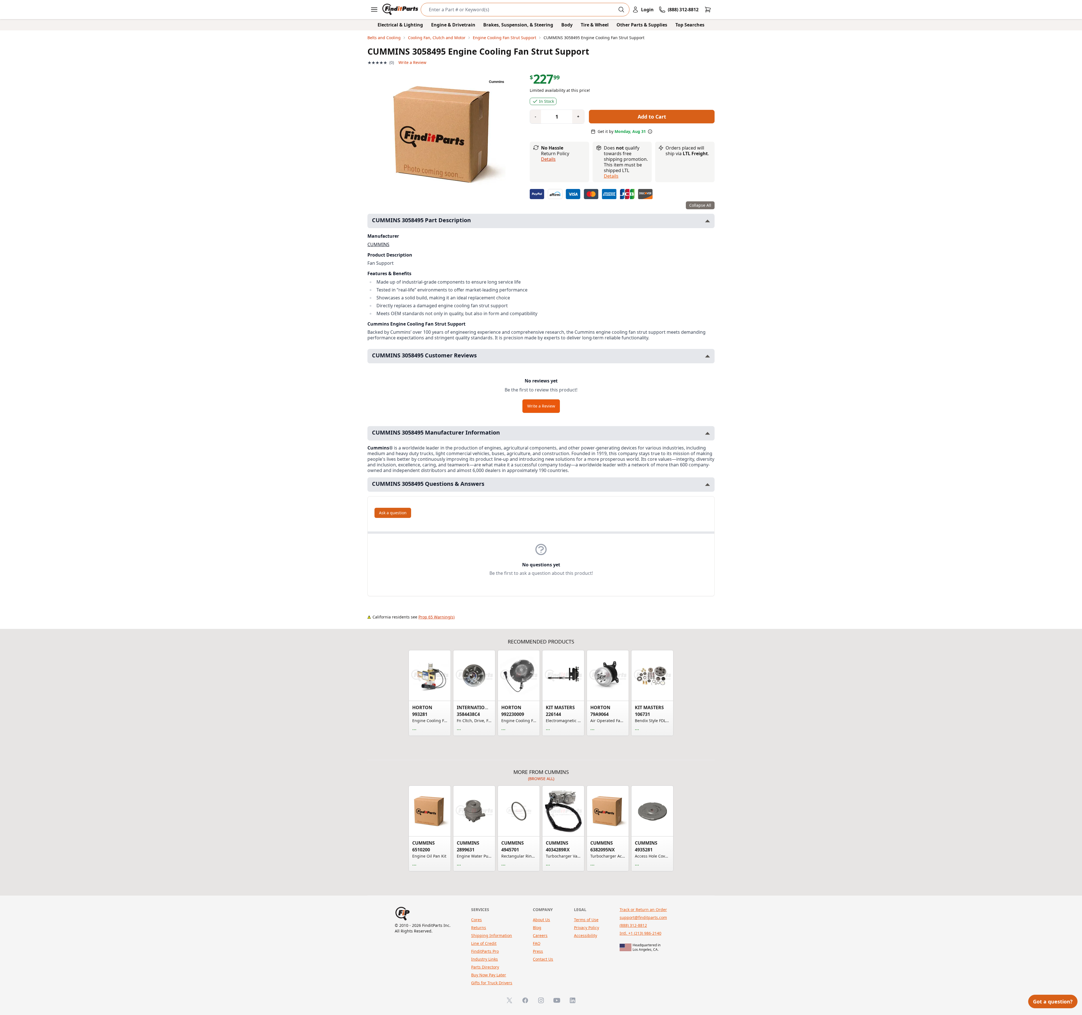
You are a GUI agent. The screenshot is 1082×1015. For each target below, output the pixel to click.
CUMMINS (378, 244)
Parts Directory (485, 967)
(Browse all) (541, 778)
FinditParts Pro (485, 951)
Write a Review (412, 62)
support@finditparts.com (643, 917)
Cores (476, 919)
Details (548, 159)
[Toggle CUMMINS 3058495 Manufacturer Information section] (707, 433)
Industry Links (484, 959)
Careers (540, 935)
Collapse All (700, 205)
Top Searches (689, 25)
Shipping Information (491, 935)
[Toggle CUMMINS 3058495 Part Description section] (707, 220)
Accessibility (585, 935)
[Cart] (708, 9)
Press (538, 951)
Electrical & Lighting (400, 25)
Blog (537, 927)
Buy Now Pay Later (488, 975)
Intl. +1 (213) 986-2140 (640, 933)
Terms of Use (586, 919)
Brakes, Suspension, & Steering (518, 25)
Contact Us (543, 959)
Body (567, 25)
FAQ (536, 943)
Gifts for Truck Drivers (491, 982)
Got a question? (1053, 1001)
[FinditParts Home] (401, 10)
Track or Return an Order (643, 909)
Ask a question (393, 512)
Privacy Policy (586, 927)
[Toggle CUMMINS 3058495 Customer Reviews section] (707, 356)
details (611, 176)
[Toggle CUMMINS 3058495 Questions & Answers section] (707, 484)
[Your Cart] (708, 9)
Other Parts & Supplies (642, 25)
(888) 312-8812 (633, 925)
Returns (478, 927)
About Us (541, 919)
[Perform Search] (621, 9)
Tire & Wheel (595, 25)
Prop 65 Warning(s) (436, 617)
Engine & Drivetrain (453, 25)
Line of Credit (483, 943)
